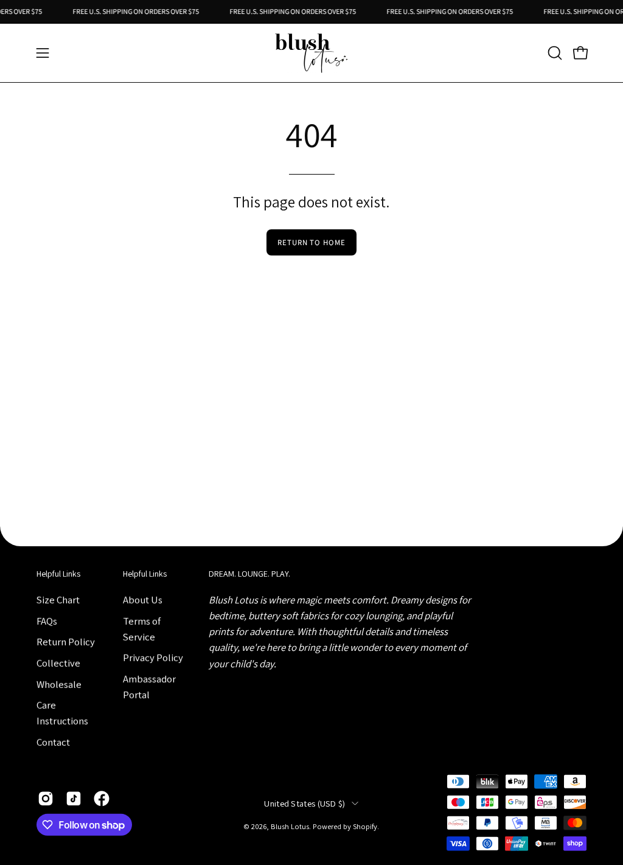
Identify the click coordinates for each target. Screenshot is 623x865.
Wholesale (59, 683)
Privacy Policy (153, 657)
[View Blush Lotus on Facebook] (101, 799)
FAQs (47, 620)
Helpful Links (58, 574)
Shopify (365, 826)
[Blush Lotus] (311, 53)
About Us (142, 599)
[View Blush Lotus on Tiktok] (73, 799)
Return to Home (311, 242)
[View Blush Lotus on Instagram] (46, 799)
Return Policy (66, 641)
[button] (553, 52)
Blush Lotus (290, 826)
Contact (53, 741)
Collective (58, 662)
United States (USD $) (304, 803)
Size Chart (58, 599)
